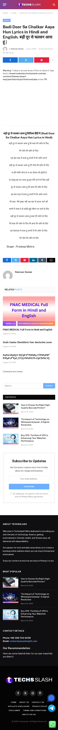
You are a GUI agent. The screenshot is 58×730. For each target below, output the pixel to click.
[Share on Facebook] (10, 60)
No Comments (47, 49)
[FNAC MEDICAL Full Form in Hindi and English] (29, 311)
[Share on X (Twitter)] (25, 60)
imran (6, 20)
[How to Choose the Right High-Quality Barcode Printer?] (10, 408)
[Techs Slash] (29, 4)
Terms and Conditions (34, 710)
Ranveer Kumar (17, 49)
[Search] (53, 4)
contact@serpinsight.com (23, 641)
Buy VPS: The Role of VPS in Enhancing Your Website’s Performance (34, 438)
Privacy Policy (27, 497)
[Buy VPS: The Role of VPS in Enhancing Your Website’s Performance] (10, 439)
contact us (38, 702)
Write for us (29, 714)
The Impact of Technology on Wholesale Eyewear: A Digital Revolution (35, 422)
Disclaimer (14, 710)
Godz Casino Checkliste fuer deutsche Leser (27, 342)
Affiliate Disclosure (19, 706)
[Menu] (4, 4)
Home (13, 702)
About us (24, 702)
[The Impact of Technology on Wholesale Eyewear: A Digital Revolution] (10, 423)
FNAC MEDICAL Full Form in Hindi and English (27, 329)
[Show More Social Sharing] (52, 60)
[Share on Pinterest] (41, 60)
